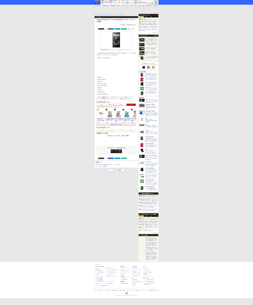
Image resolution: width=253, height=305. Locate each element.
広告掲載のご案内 (114, 290)
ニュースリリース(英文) (101, 166)
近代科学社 (122, 281)
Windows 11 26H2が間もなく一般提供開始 (148, 21)
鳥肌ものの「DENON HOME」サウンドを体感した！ (150, 53)
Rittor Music (122, 266)
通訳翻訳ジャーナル (136, 272)
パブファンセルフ (148, 275)
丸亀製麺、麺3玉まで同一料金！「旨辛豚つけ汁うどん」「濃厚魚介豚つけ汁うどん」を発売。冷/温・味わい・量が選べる (149, 225)
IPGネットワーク (146, 277)
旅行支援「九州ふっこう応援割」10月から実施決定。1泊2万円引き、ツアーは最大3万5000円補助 (149, 222)
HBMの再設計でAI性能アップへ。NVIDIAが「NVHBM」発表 (151, 127)
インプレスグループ (144, 290)
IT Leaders (98, 274)
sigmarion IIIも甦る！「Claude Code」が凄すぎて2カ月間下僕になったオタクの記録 (149, 204)
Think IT (97, 268)
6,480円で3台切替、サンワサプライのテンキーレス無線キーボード (151, 133)
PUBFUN (145, 274)
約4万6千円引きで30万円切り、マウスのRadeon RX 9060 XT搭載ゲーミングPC (151, 84)
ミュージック (111, 130)
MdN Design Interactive (137, 281)
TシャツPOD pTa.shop (149, 279)
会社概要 (137, 290)
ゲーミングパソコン (125, 5)
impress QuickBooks (148, 272)
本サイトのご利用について (99, 290)
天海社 (146, 268)
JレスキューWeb (136, 274)
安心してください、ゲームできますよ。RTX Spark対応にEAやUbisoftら (151, 158)
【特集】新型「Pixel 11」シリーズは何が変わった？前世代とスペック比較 (151, 248)
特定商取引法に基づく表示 (154, 290)
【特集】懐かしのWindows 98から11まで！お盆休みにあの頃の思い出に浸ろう (151, 258)
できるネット (98, 283)
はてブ (118, 158)
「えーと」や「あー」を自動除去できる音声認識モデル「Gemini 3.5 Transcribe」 (151, 164)
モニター (118, 5)
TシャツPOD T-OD (125, 272)
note (124, 158)
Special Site (144, 35)
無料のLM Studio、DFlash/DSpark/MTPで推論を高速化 (151, 120)
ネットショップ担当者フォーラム (113, 270)
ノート (101, 104)
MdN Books (135, 279)
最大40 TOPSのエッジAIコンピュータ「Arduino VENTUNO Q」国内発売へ (151, 152)
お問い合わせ (107, 290)
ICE (144, 266)
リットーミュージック (125, 268)
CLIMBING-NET (124, 279)
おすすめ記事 (144, 235)
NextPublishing (110, 283)
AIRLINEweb (135, 268)
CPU (143, 5)
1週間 (151, 16)
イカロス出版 (134, 266)
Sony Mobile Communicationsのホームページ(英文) (108, 164)
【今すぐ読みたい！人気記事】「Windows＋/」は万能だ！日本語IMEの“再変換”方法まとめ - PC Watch (149, 24)
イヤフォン (101, 130)
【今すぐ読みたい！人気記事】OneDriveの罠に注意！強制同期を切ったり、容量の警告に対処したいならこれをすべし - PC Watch (149, 27)
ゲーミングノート (134, 5)
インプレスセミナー (110, 274)
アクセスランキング (146, 15)
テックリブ (134, 283)
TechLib (134, 285)
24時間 (146, 16)
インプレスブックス (110, 281)
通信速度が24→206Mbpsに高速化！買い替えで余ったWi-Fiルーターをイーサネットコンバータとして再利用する (149, 197)
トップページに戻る (116, 170)
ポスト (102, 158)
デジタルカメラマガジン (100, 281)
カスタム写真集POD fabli (149, 281)
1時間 (141, 16)
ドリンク (121, 130)
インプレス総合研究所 (100, 272)
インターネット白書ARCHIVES (101, 285)
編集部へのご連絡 (122, 290)
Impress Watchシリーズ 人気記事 (149, 214)
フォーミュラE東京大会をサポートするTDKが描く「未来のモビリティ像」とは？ (151, 40)
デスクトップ (111, 104)
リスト (106, 158)
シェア (111, 158)
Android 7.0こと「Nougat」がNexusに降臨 (118, 135)
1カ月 (156, 16)
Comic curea (147, 270)
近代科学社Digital (125, 283)
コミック (131, 130)
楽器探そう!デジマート (126, 270)
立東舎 (123, 274)
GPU (139, 5)
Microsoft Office (148, 5)
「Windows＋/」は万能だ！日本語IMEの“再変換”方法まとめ (151, 107)
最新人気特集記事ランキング (148, 193)
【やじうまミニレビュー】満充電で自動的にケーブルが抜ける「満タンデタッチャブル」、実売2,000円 (149, 20)
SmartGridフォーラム (111, 268)
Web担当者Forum (99, 270)
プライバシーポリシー (131, 290)
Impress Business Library (111, 272)
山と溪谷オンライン (125, 277)
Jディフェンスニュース (137, 270)
